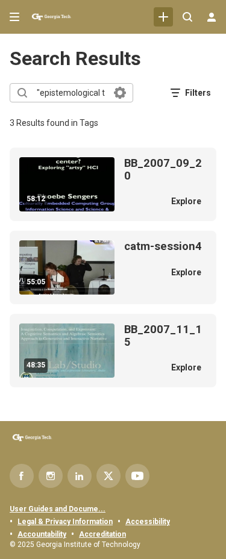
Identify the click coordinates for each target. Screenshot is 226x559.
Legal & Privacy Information (65, 521)
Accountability (41, 534)
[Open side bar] (14, 17)
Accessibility (147, 521)
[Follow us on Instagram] (51, 476)
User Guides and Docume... (57, 509)
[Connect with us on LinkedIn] (79, 476)
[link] (163, 17)
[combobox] (70, 93)
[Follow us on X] (108, 476)
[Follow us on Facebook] (22, 476)
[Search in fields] (120, 92)
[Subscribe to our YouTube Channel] (137, 476)
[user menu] (211, 17)
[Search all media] (187, 17)
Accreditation (102, 534)
